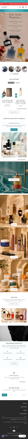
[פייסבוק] (17, 427)
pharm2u (16, 433)
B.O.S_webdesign (15, 435)
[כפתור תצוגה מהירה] (16, 94)
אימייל (25, 416)
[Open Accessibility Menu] (2, 436)
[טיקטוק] (10, 427)
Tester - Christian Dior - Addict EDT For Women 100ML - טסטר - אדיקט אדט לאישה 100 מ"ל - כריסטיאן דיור (20, 101)
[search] (20, 7)
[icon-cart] (22, 7)
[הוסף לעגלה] (16, 97)
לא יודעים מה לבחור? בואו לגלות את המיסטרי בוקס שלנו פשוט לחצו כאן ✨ (14, 1)
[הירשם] (3, 416)
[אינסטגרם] (14, 427)
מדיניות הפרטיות (13, 419)
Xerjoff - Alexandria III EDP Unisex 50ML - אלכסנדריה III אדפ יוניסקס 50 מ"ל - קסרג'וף (7, 101)
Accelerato (6, 435)
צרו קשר (21, 436)
